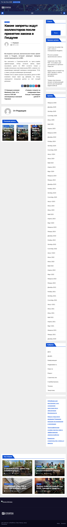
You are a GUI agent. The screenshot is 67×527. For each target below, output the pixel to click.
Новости (7, 22)
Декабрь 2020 (52, 339)
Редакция (16, 43)
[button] (61, 13)
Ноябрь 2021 (52, 291)
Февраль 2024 (52, 175)
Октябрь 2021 (52, 296)
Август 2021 (51, 304)
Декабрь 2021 (52, 287)
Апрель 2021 (51, 321)
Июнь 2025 (51, 120)
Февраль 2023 (52, 227)
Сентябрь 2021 (52, 300)
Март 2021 (51, 326)
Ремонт (50, 373)
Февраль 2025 (52, 133)
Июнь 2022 (51, 261)
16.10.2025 (40, 491)
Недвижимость (52, 364)
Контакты (63, 523)
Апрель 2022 (51, 270)
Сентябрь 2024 (52, 150)
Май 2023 (51, 214)
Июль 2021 (51, 308)
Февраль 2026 (52, 102)
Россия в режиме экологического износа (48, 469)
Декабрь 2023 (52, 184)
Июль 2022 (51, 257)
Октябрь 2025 (52, 111)
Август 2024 (51, 154)
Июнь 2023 (51, 210)
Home (58, 523)
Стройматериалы (53, 382)
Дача (49, 351)
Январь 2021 (52, 334)
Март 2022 (51, 274)
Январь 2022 (52, 283)
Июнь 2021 (51, 313)
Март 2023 (51, 223)
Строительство (52, 377)
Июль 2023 (51, 205)
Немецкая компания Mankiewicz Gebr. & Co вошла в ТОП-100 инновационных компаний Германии (13, 94)
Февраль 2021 (52, 330)
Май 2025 (51, 124)
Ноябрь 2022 (52, 240)
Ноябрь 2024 (52, 141)
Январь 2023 (52, 231)
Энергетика (51, 390)
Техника (50, 386)
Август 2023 (51, 201)
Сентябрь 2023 (52, 197)
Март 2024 (51, 171)
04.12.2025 (8, 491)
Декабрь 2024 (52, 137)
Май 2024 (51, 163)
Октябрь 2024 (52, 145)
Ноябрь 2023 (52, 188)
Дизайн (50, 356)
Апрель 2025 (51, 128)
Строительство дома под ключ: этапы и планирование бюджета (55, 48)
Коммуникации (52, 360)
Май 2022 (51, 266)
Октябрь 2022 (52, 244)
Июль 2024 (51, 158)
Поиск (49, 21)
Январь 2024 (52, 180)
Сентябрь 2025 (52, 115)
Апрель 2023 (51, 218)
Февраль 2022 (52, 278)
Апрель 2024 (51, 167)
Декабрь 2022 (52, 236)
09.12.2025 (40, 473)
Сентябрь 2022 (52, 248)
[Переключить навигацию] (32, 13)
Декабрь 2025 (52, 107)
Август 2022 (51, 253)
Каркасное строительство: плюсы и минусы (56, 441)
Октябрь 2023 (52, 193)
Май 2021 (51, 317)
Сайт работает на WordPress (8, 522)
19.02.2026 (8, 473)
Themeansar (4, 524)
